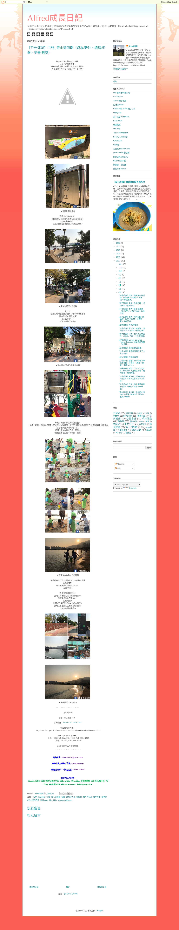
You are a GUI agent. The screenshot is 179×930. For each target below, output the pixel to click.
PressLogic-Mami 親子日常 (124, 109)
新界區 (79, 797)
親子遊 (104, 797)
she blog (116, 129)
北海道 (139, 413)
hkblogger (44, 800)
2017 (118, 261)
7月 (120, 282)
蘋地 (115, 81)
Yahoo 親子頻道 (119, 101)
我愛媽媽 (117, 125)
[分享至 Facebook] (68, 793)
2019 (118, 254)
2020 (118, 250)
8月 (120, 278)
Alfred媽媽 (133, 46)
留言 (119, 468)
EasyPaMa (117, 121)
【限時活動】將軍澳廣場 (128, 325)
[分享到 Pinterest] (71, 793)
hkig (55, 800)
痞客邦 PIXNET (119, 169)
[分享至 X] (66, 793)
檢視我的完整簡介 (120, 69)
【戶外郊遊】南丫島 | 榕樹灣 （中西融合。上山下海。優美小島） (131, 329)
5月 (120, 289)
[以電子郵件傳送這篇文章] (60, 793)
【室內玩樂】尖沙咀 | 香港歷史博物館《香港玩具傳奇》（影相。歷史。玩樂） (131, 394)
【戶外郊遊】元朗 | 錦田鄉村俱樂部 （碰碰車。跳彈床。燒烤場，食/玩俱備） (131, 297)
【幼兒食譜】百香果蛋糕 (128, 357)
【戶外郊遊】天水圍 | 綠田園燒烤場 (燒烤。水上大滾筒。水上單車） (131, 378)
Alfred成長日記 (55, 18)
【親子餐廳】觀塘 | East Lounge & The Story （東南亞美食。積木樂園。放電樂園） (131, 370)
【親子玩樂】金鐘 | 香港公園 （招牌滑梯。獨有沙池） (131, 304)
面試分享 (119, 433)
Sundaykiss (118, 97)
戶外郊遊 (41, 797)
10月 (120, 271)
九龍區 (116, 413)
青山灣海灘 (55, 797)
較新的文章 (33, 887)
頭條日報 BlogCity (120, 157)
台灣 (147, 413)
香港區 (128, 433)
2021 (118, 247)
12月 (120, 264)
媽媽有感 (141, 416)
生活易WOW (118, 105)
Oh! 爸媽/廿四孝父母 (121, 93)
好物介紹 (127, 416)
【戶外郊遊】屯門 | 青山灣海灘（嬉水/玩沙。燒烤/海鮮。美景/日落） (131, 311)
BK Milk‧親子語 (119, 161)
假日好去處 (70, 797)
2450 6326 (67, 723)
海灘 (63, 797)
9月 (120, 275)
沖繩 (141, 421)
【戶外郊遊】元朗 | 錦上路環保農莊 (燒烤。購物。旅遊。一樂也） (131, 386)
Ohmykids (117, 113)
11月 (120, 267)
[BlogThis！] (63, 793)
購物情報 (123, 430)
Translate (132, 488)
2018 (118, 257)
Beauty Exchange (120, 137)
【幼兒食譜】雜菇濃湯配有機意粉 (129, 182)
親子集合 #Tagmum (121, 117)
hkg (50, 800)
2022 (118, 243)
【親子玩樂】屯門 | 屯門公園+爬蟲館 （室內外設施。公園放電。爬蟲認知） (131, 319)
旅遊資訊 (133, 421)
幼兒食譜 (131, 418)
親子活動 (131, 427)
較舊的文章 (101, 887)
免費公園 (129, 413)
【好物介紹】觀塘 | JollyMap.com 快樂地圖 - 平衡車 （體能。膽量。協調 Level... (131, 363)
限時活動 (136, 430)
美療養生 (117, 424)
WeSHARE (117, 141)
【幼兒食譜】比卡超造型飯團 (129, 348)
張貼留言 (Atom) (70, 894)
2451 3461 (77, 723)
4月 (120, 292)
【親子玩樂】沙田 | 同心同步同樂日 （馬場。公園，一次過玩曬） (132, 335)
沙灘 (48, 797)
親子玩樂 (96, 797)
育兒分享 (129, 424)
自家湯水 (142, 424)
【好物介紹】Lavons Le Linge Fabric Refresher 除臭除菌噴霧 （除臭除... (131, 342)
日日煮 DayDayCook (121, 149)
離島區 (149, 430)
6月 (120, 285)
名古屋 (116, 416)
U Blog (116, 145)
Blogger (100, 911)
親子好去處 (87, 797)
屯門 (35, 797)
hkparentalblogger (65, 800)
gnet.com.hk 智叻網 (121, 153)
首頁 (68, 887)
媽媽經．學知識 (119, 165)
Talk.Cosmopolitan (120, 133)
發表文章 (120, 464)
